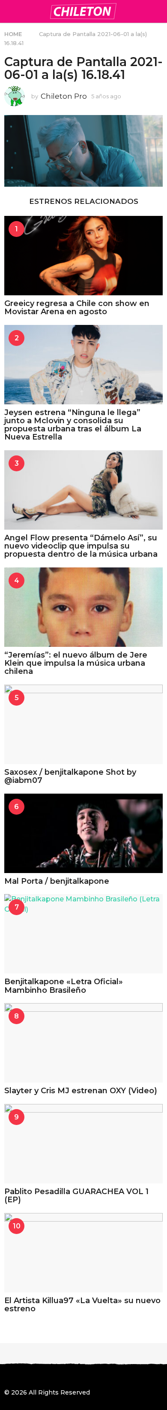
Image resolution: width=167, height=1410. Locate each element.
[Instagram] (25, 1377)
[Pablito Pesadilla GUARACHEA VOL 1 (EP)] (83, 1143)
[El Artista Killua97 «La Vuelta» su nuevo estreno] (83, 1252)
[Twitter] (42, 1377)
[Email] (78, 1377)
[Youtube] (60, 1377)
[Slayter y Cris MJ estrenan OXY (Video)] (83, 1043)
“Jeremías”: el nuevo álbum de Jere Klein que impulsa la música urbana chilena (75, 663)
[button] (9, 11)
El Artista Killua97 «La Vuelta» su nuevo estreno (82, 1304)
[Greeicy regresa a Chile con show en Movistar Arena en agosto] (83, 255)
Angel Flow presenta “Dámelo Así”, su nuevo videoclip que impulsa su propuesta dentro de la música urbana (81, 546)
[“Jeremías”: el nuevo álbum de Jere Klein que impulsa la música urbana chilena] (83, 607)
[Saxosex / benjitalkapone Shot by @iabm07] (83, 724)
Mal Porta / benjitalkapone (56, 881)
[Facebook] (7, 1377)
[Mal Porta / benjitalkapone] (83, 833)
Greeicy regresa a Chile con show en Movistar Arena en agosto (76, 307)
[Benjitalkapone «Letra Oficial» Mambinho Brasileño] (83, 933)
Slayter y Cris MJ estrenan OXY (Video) (80, 1090)
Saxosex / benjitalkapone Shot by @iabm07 (70, 776)
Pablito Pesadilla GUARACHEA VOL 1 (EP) (76, 1195)
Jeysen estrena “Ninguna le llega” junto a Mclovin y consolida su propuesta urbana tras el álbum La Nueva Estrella (72, 425)
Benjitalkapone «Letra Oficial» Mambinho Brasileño (63, 986)
